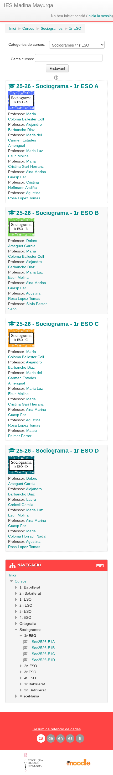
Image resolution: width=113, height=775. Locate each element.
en (60, 738)
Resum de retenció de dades (57, 729)
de (50, 738)
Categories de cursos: (26, 44)
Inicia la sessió (100, 16)
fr (80, 738)
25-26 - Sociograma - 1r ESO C (57, 324)
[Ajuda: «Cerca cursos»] (56, 77)
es (70, 738)
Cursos (21, 581)
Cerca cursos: (23, 59)
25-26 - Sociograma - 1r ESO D (57, 451)
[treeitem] (56, 575)
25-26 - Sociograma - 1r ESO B (57, 213)
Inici (12, 575)
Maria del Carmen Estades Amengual (25, 140)
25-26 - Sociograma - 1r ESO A (57, 86)
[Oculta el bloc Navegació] (98, 565)
